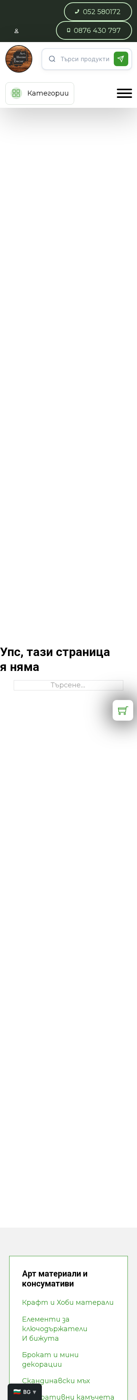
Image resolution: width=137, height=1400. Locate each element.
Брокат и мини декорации (50, 1359)
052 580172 (102, 11)
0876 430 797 (97, 30)
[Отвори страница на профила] (16, 30)
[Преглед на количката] (123, 710)
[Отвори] (124, 93)
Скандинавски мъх (56, 1380)
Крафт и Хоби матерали (68, 1302)
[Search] (121, 59)
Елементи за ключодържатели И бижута (55, 1329)
